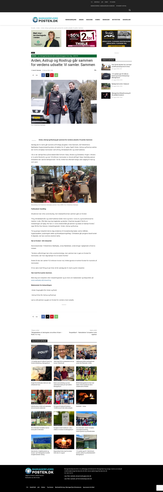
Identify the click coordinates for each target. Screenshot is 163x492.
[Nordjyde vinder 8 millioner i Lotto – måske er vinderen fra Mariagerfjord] (64, 418)
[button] (129, 10)
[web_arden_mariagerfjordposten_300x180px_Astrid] (46, 46)
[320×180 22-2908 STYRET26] (116, 46)
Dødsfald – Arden (81, 406)
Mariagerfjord (35, 358)
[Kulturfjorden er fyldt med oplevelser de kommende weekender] (41, 397)
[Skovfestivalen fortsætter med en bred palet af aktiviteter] (41, 418)
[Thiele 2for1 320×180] (81, 46)
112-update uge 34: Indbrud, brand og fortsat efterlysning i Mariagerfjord (120, 75)
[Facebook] (43, 75)
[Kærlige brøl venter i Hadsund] (105, 86)
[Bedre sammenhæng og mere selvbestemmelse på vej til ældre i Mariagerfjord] (64, 373)
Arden (38, 28)
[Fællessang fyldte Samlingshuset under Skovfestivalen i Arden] (86, 352)
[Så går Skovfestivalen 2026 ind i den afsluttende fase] (41, 373)
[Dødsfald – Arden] (86, 397)
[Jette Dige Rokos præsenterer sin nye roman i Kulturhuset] (64, 352)
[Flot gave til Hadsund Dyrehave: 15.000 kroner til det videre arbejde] (64, 397)
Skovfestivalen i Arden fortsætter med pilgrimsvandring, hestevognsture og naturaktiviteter (85, 429)
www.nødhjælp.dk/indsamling (41, 280)
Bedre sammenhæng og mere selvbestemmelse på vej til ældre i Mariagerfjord (63, 384)
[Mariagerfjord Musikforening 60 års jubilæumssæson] (105, 95)
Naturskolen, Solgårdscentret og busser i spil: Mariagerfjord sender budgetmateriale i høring (40, 452)
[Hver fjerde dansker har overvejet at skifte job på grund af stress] (105, 67)
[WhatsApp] (56, 75)
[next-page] (35, 459)
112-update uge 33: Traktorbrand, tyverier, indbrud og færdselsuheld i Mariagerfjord (85, 452)
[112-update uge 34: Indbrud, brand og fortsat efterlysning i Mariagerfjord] (41, 352)
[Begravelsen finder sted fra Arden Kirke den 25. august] (64, 442)
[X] (47, 75)
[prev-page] (32, 459)
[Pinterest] (52, 75)
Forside (33, 28)
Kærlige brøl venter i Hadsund (120, 84)
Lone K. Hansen (36, 70)
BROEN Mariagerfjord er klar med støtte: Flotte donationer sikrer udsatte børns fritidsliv (85, 384)
